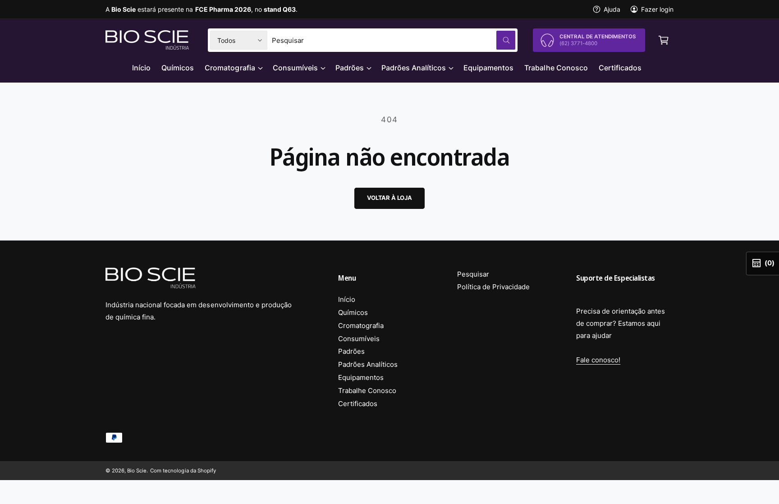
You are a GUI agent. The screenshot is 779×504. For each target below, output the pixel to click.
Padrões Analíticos (413, 67)
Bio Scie (137, 470)
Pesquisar (473, 274)
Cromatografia (230, 67)
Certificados (357, 403)
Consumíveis (295, 67)
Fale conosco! (598, 360)
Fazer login (657, 9)
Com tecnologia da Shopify (182, 470)
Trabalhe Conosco (367, 390)
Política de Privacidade (493, 286)
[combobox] (394, 40)
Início (346, 299)
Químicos (353, 312)
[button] (663, 40)
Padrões (349, 67)
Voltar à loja (389, 197)
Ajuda (612, 9)
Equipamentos (361, 377)
